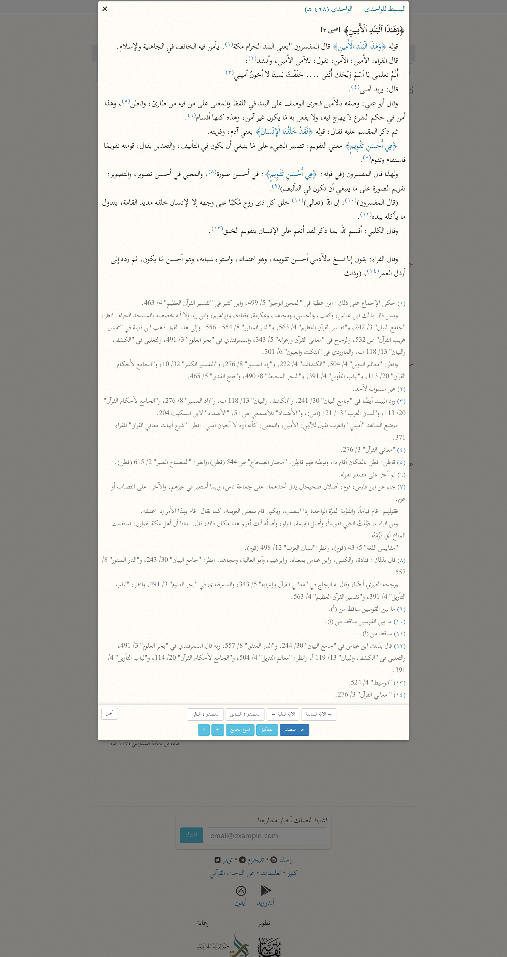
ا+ (218, 730)
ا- (203, 730)
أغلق (109, 714)
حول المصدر (294, 730)
